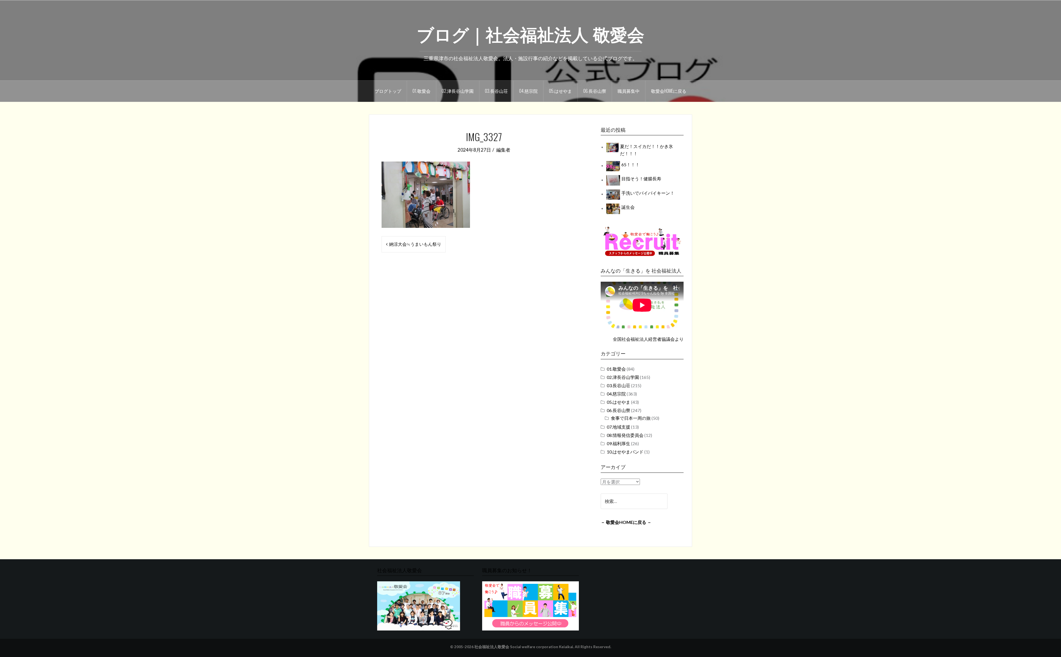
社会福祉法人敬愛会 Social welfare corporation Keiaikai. (524, 647)
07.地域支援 (618, 426)
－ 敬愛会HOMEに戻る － (626, 522)
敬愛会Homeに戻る (668, 91)
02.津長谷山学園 (458, 91)
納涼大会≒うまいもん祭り (415, 244)
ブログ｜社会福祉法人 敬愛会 (530, 33)
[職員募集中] (642, 241)
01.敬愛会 (421, 91)
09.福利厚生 (618, 443)
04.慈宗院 (528, 91)
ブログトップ (388, 91)
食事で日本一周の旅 (631, 418)
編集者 (503, 150)
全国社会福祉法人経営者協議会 (644, 339)
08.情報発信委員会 (625, 435)
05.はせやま (560, 91)
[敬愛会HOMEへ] (418, 605)
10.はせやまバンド (625, 451)
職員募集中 (629, 91)
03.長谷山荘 (496, 91)
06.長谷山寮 (594, 91)
